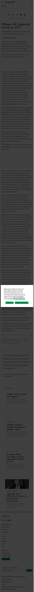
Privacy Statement (19, 299)
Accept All (10, 302)
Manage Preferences (21, 302)
